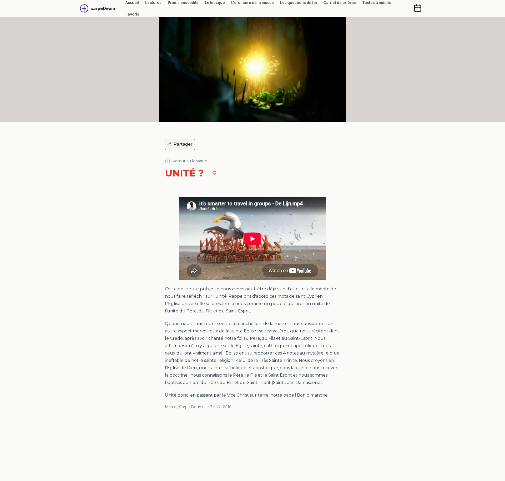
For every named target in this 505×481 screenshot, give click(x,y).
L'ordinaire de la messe (252, 2)
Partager (183, 144)
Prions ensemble (183, 2)
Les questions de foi (298, 2)
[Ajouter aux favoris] (214, 173)
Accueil (132, 2)
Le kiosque (215, 2)
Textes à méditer (377, 2)
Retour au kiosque (189, 161)
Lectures (153, 2)
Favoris (132, 14)
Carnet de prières (339, 2)
